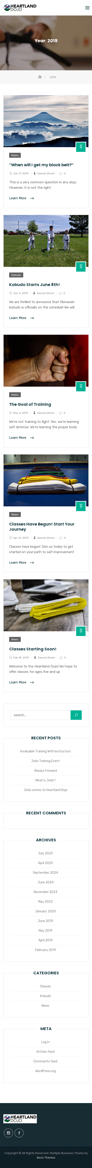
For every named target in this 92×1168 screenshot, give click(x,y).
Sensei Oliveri (46, 173)
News (15, 155)
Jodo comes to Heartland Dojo (45, 790)
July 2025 (45, 853)
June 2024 (46, 882)
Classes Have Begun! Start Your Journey (41, 526)
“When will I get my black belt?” (41, 165)
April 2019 (45, 940)
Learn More (18, 198)
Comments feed (45, 1061)
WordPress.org (45, 1071)
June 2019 (45, 921)
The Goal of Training (30, 404)
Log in (45, 1042)
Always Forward (45, 771)
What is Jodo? (45, 780)
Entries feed (45, 1052)
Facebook (19, 1132)
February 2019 (45, 950)
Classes (45, 986)
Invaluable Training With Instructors (45, 751)
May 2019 (45, 931)
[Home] (40, 77)
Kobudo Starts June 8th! (34, 284)
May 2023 (45, 902)
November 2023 (45, 892)
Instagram (8, 1132)
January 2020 (45, 911)
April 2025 (45, 863)
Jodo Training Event (45, 761)
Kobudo (16, 275)
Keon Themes (46, 1157)
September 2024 (45, 873)
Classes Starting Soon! (32, 649)
